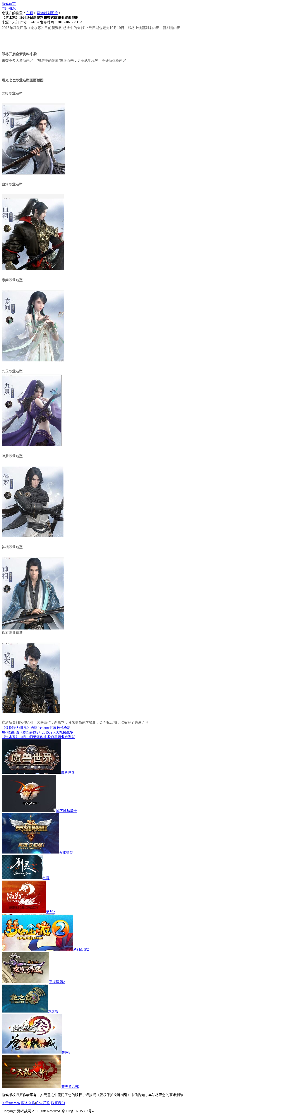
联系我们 (58, 1103)
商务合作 (28, 1103)
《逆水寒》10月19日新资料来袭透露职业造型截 (38, 737)
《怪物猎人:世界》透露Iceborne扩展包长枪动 (36, 728)
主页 (29, 13)
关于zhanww (11, 1103)
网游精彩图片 (47, 13)
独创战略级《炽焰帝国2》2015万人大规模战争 (37, 732)
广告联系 (43, 1103)
